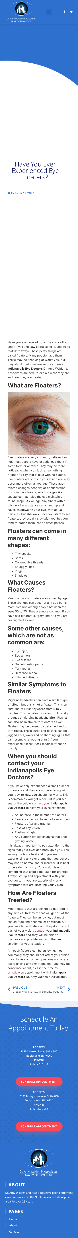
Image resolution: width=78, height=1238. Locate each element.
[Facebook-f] (64, 12)
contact (40, 930)
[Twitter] (71, 12)
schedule (14, 972)
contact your (41, 803)
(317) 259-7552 (39, 1108)
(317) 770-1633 (39, 1064)
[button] (49, 12)
